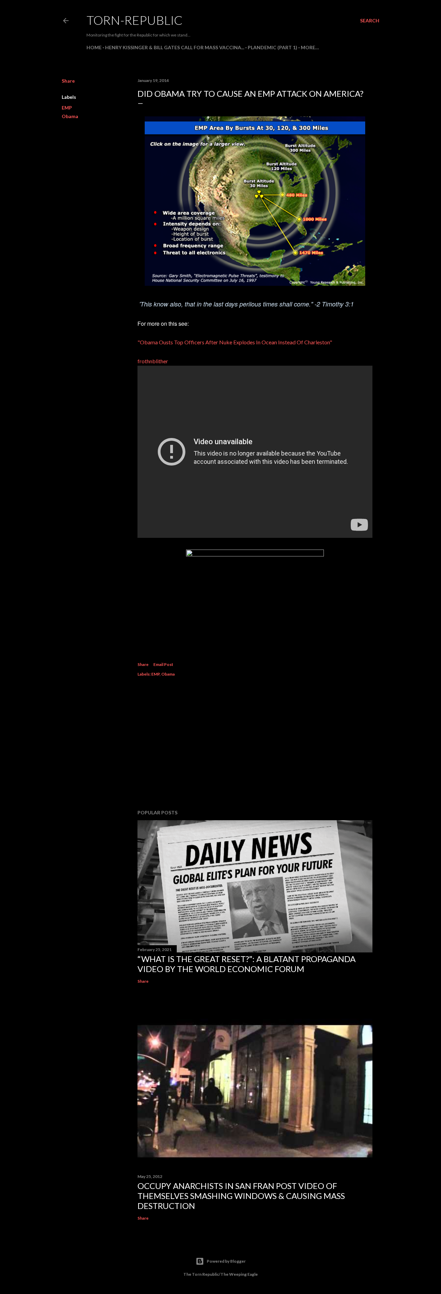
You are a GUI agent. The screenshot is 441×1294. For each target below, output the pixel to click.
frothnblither (152, 361)
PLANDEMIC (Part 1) (272, 47)
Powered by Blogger (226, 1261)
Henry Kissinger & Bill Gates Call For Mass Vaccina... (174, 47)
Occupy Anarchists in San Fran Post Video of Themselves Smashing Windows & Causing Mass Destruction (241, 1196)
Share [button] (68, 81)
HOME (94, 47)
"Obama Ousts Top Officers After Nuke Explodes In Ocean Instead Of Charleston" (234, 342)
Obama (70, 116)
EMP (67, 108)
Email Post (163, 664)
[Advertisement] (254, 744)
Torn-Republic (134, 20)
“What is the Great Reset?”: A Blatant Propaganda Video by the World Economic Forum (246, 964)
